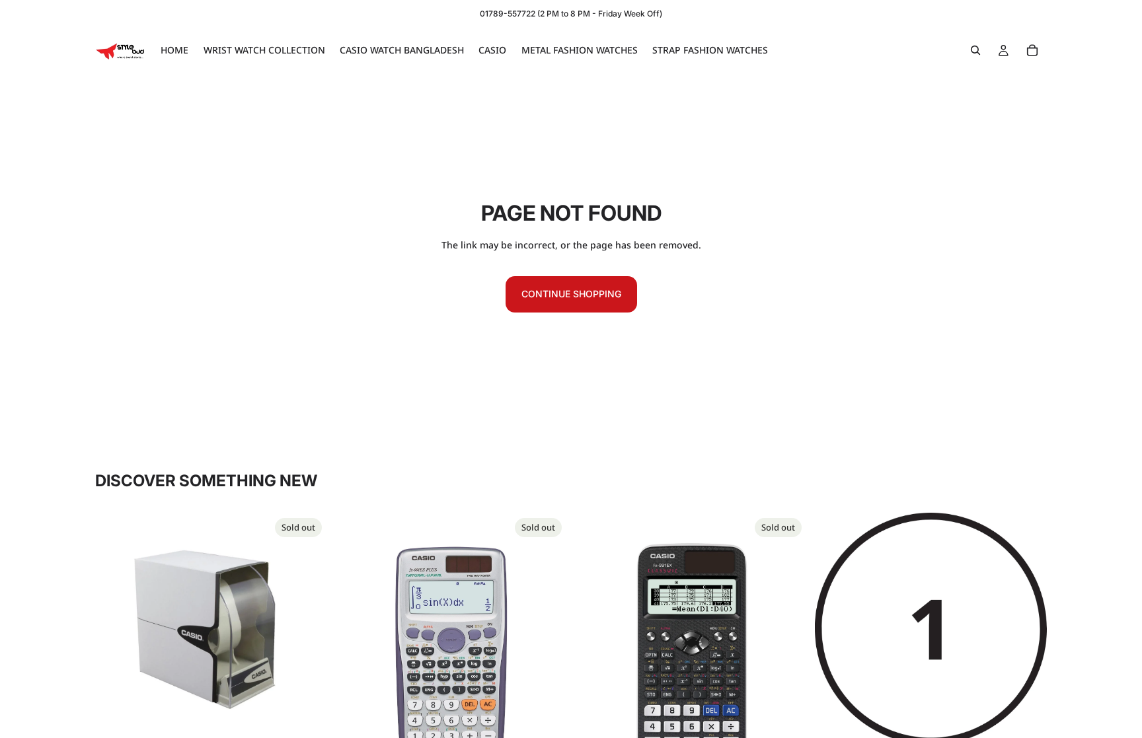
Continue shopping (571, 293)
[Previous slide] (355, 659)
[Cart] (1032, 50)
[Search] (975, 50)
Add (1037, 723)
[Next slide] (547, 659)
